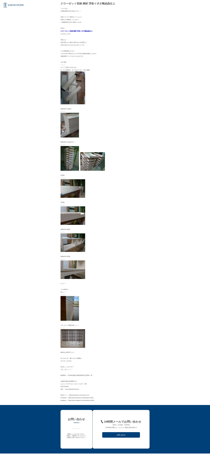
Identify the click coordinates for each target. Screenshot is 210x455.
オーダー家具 (157, 5)
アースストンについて (146, 5)
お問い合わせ (202, 5)
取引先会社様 (193, 5)
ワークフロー (184, 5)
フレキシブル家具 (167, 5)
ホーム (136, 5)
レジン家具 (176, 5)
